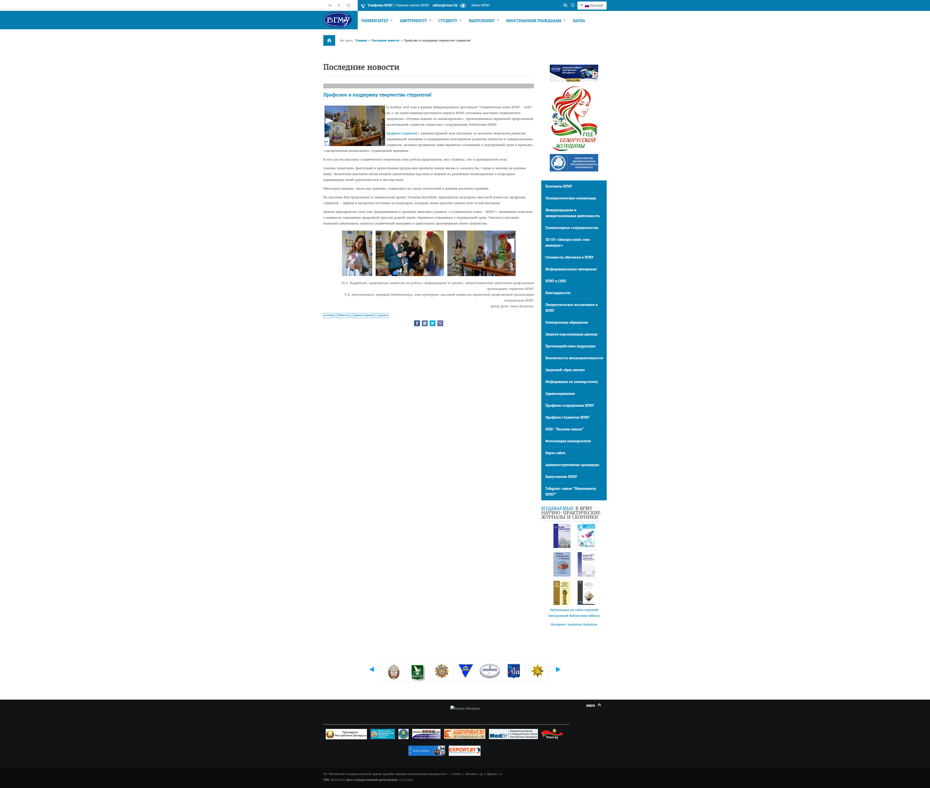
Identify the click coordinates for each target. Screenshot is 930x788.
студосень (382, 315)
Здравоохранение (560, 394)
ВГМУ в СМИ (555, 281)
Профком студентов (401, 133)
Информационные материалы (571, 269)
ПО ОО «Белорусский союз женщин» (567, 242)
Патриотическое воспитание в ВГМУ (571, 308)
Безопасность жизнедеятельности (574, 358)
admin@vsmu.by (445, 5)
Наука (579, 21)
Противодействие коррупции (570, 346)
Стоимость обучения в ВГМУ (569, 257)
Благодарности (558, 293)
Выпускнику (482, 21)
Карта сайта (555, 453)
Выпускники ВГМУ (561, 477)
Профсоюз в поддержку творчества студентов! (377, 95)
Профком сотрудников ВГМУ (569, 405)
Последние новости (385, 40)
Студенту (448, 21)
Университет (375, 21)
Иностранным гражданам (534, 21)
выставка (329, 315)
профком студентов (363, 315)
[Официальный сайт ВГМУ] (340, 19)
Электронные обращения (566, 322)
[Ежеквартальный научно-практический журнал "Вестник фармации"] (586, 536)
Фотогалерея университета (568, 441)
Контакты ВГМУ (558, 186)
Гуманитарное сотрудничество (571, 228)
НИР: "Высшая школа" (564, 429)
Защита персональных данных (571, 334)
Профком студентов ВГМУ (567, 417)
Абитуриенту (414, 21)
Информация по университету (571, 382)
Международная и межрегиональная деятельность (572, 213)
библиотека (344, 315)
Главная (361, 40)
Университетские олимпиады (570, 198)
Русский (596, 5)
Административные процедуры (572, 465)
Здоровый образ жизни (565, 370)
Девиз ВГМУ (480, 5)
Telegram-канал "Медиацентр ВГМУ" (570, 491)
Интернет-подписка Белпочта (574, 624)
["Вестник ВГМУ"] (562, 536)
